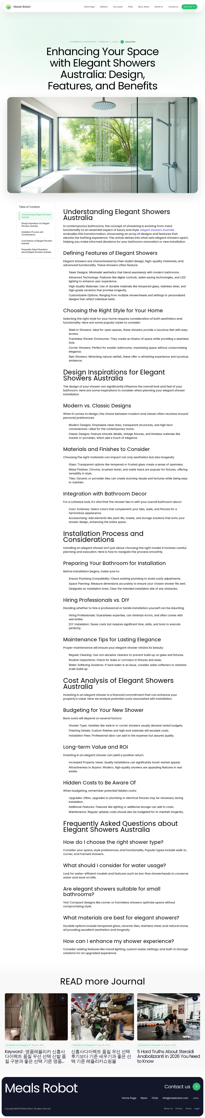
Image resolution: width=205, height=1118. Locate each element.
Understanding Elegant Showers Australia (36, 215)
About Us (168, 1108)
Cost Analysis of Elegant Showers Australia (36, 242)
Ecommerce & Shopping (83, 42)
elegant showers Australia (157, 230)
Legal (196, 1108)
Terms (188, 1108)
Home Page (129, 1098)
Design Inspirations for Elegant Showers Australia (35, 224)
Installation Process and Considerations (32, 233)
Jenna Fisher (130, 42)
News (144, 1098)
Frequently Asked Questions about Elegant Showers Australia (36, 250)
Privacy (178, 1108)
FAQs (155, 1098)
